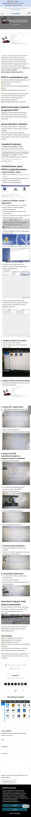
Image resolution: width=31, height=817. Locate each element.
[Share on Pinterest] (12, 682)
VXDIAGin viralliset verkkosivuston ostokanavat (15, 149)
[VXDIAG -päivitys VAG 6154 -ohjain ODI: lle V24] (8, 688)
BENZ (11, 707)
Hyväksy (14, 805)
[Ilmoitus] (13, 2)
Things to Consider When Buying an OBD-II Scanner (15, 704)
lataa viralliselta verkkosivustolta (10, 157)
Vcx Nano (18, 663)
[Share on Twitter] (9, 682)
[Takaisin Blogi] (15, 688)
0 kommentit (16, 666)
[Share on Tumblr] (15, 682)
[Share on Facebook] (5, 682)
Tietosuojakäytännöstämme (10, 801)
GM (13, 663)
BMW (15, 707)
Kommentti (5, 751)
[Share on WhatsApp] (25, 682)
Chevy (10, 663)
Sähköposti (5, 744)
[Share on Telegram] (19, 682)
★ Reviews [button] (29, 410)
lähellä (28, 2)
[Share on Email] (22, 682)
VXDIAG (23, 663)
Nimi (3, 738)
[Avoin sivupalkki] (2, 410)
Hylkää (15, 809)
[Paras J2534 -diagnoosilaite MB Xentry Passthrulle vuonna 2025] (23, 688)
